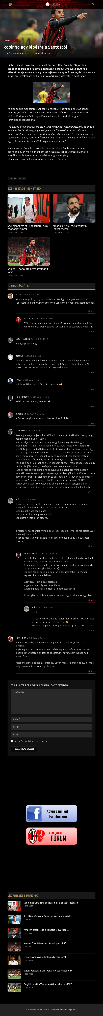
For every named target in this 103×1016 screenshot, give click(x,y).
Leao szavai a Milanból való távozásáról (45, 957)
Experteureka (23, 339)
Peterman (21, 638)
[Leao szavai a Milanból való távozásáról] (14, 960)
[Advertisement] (51, 781)
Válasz (91, 311)
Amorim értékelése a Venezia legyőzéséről (70, 227)
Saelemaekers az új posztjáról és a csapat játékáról (28, 227)
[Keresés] (92, 4)
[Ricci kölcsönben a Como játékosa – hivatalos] (14, 919)
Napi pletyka (11, 40)
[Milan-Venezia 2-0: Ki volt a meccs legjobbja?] (14, 974)
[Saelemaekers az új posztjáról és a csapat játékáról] (29, 208)
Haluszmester (23, 397)
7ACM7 (19, 380)
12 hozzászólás (42, 53)
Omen (13, 53)
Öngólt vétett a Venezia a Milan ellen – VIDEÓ (48, 984)
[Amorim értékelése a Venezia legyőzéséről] (74, 208)
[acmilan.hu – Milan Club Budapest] (52, 4)
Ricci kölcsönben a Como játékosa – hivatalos (48, 916)
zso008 (20, 356)
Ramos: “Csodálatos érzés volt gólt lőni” (28, 270)
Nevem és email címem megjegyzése (31, 741)
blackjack (21, 414)
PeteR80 (20, 430)
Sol (17, 499)
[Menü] (10, 4)
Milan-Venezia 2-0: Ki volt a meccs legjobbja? (48, 970)
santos (22, 178)
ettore (19, 294)
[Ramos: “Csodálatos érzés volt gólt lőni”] (29, 251)
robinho (12, 178)
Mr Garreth (29, 318)
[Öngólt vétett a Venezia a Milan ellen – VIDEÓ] (14, 987)
